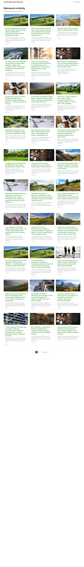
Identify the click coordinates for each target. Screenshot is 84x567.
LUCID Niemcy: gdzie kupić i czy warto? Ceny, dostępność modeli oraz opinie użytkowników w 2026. (15, 131)
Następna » (45, 352)
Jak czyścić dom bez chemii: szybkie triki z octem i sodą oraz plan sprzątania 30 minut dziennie (41, 165)
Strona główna (77, 2)
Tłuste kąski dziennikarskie (13, 2)
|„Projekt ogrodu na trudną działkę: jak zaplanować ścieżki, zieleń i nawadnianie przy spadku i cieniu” (15, 165)
